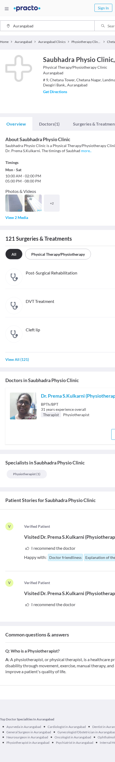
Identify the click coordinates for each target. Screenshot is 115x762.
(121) (17, 359)
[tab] (16, 124)
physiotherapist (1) (26, 474)
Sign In (103, 8)
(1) (49, 123)
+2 (52, 203)
